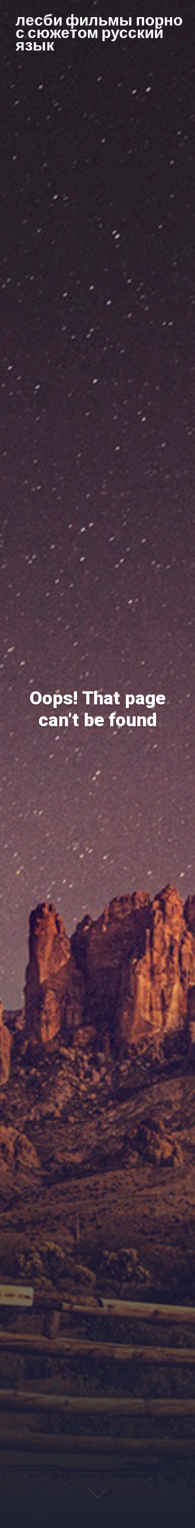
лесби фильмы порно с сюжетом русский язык (99, 31)
